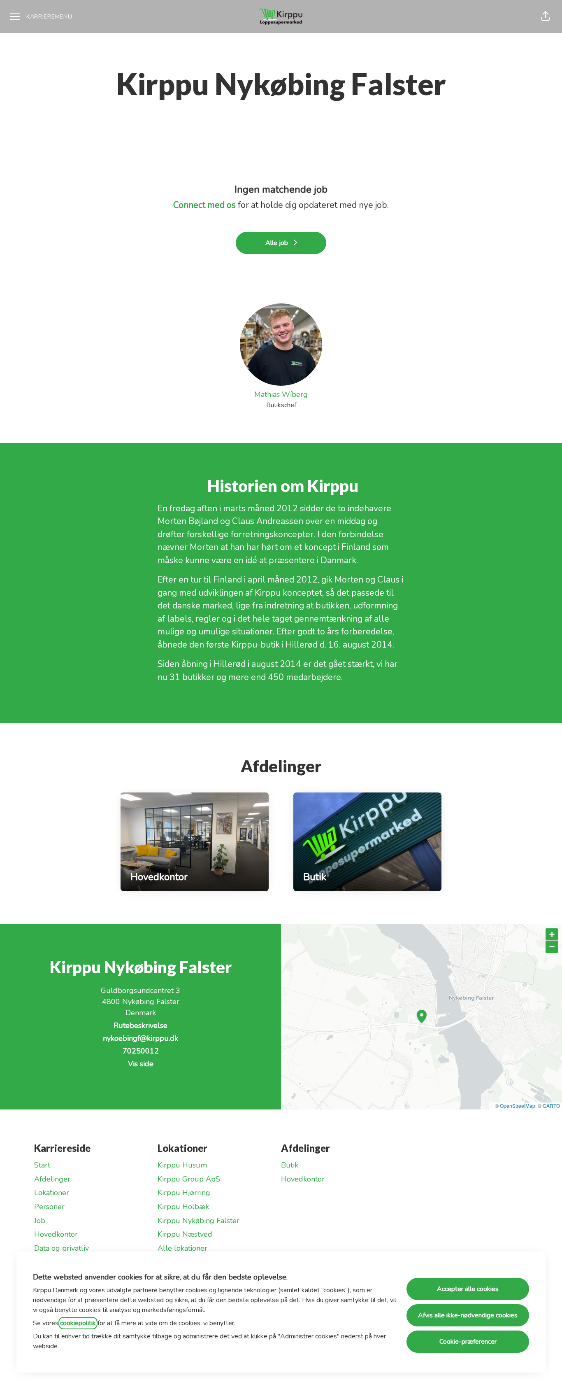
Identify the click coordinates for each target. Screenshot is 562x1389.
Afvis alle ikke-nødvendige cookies (468, 1315)
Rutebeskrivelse (140, 1025)
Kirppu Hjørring (184, 1193)
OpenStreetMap (517, 1105)
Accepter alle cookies (468, 1288)
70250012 (141, 1051)
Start (42, 1165)
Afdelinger (52, 1179)
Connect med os (204, 205)
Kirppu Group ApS (189, 1179)
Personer (49, 1207)
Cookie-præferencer (468, 1341)
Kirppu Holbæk (183, 1207)
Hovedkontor (56, 1234)
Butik (289, 1165)
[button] (545, 16)
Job (39, 1221)
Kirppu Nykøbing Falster (198, 1221)
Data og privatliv (61, 1248)
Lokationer (51, 1193)
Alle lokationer (182, 1248)
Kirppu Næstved (185, 1234)
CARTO (551, 1105)
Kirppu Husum (182, 1165)
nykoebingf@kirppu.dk (140, 1038)
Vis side (140, 1064)
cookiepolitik (78, 1323)
